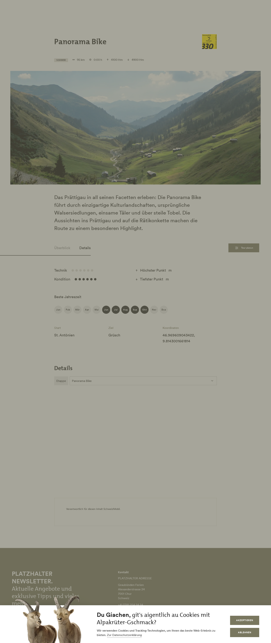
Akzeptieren (244, 620)
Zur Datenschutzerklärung (124, 635)
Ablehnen (244, 632)
